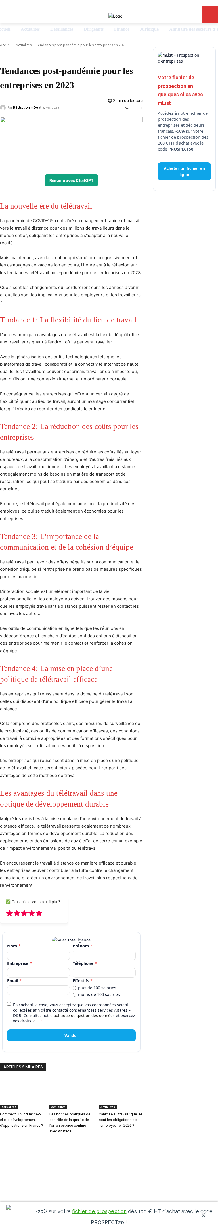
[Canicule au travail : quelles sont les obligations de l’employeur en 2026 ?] (120, 1094)
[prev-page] (1, 1142)
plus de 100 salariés (97, 987)
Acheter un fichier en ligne (184, 171)
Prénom (82, 946)
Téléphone (85, 963)
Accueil (5, 45)
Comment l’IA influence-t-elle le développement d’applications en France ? (21, 1120)
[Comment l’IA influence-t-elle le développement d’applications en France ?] (22, 1094)
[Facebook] (109, 1179)
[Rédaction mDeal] (3, 108)
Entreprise (19, 963)
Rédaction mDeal (27, 107)
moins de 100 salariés (99, 994)
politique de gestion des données (84, 1015)
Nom (13, 946)
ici (34, 1021)
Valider (71, 1035)
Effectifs (83, 980)
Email (14, 980)
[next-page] (4, 1142)
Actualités (24, 45)
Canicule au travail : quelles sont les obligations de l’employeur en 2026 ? (120, 1120)
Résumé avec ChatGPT (71, 180)
